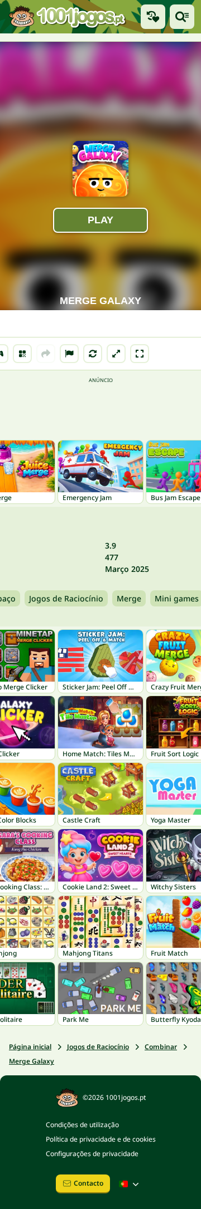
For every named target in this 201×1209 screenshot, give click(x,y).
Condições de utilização (82, 1124)
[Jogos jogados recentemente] (153, 16)
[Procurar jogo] (182, 16)
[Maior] (116, 353)
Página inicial (30, 1046)
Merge (129, 598)
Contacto (88, 1183)
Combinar (161, 1046)
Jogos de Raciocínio (66, 598)
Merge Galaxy (31, 1061)
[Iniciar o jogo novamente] (92, 353)
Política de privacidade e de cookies (101, 1139)
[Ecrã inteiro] (139, 353)
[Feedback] (69, 353)
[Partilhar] (45, 353)
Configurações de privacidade (92, 1153)
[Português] (130, 1183)
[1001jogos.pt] (67, 17)
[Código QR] (22, 353)
